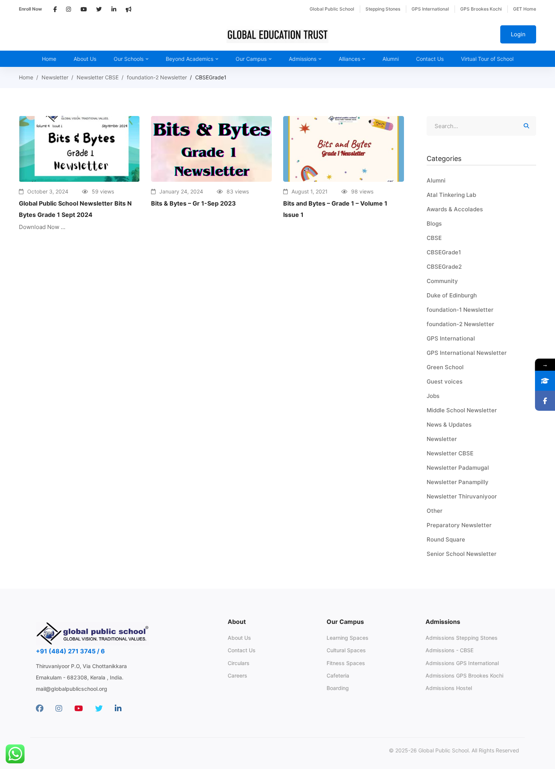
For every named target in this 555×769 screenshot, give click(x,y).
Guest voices (444, 381)
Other (434, 510)
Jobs (433, 395)
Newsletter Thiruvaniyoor (462, 496)
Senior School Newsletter (461, 553)
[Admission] (545, 381)
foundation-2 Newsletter (157, 77)
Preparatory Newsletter (459, 525)
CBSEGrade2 (444, 266)
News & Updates (449, 424)
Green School (445, 367)
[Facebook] (39, 708)
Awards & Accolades (455, 209)
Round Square (446, 539)
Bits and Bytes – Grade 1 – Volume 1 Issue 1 (335, 209)
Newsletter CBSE (98, 77)
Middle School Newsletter (462, 410)
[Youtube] (78, 708)
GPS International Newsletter (467, 352)
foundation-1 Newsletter (460, 309)
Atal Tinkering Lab (451, 194)
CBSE (434, 237)
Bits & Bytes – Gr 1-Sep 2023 (193, 203)
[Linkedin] (118, 708)
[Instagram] (59, 708)
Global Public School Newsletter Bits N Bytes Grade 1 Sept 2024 (75, 209)
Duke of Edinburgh (452, 295)
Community (442, 281)
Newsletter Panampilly (458, 482)
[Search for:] (481, 126)
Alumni (436, 180)
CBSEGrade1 (444, 252)
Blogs (434, 223)
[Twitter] (99, 708)
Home (26, 77)
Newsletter (55, 77)
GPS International (451, 338)
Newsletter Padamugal (458, 467)
